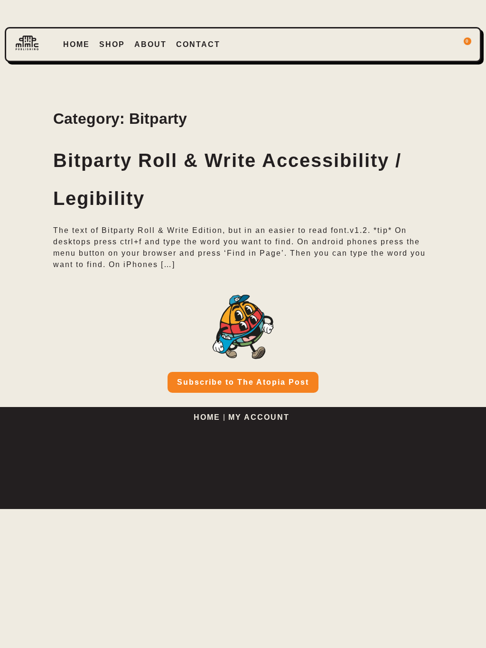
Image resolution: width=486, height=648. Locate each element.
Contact (198, 44)
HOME (207, 417)
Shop (112, 44)
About (150, 44)
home (76, 44)
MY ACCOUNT (260, 417)
